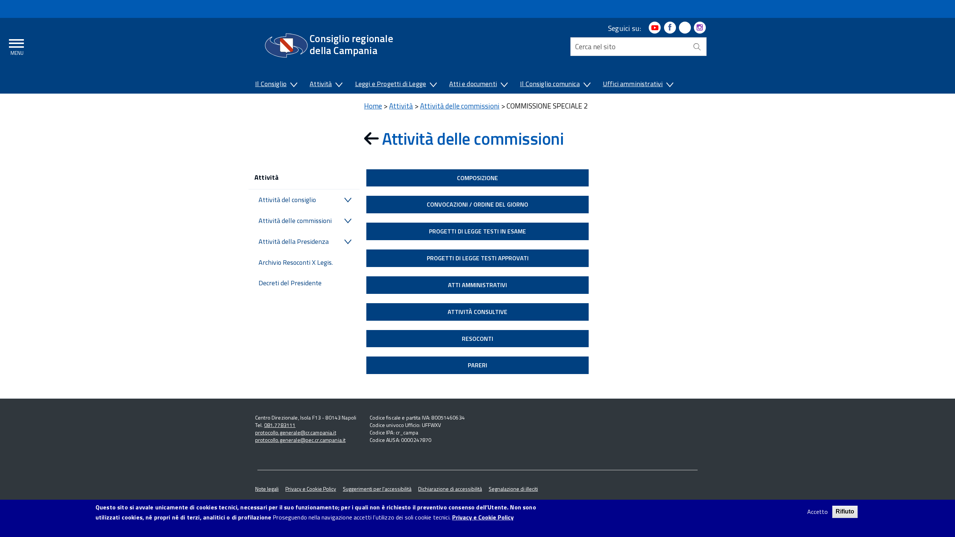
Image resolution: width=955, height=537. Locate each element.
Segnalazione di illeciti (513, 489)
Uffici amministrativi (633, 84)
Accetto (817, 512)
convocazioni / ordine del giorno (477, 204)
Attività (321, 84)
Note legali (267, 489)
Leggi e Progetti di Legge (390, 84)
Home (373, 105)
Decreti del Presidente (290, 283)
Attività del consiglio (287, 200)
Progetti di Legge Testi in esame (477, 231)
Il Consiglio (270, 84)
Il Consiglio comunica (550, 84)
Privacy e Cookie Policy (310, 489)
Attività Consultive (477, 311)
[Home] (286, 45)
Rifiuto (845, 511)
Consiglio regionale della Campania (351, 44)
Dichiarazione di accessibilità (450, 489)
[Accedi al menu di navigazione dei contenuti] (17, 46)
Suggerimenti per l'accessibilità (377, 489)
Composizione (477, 177)
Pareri (477, 365)
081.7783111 (280, 425)
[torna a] (373, 138)
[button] (293, 85)
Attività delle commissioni (295, 221)
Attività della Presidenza (294, 241)
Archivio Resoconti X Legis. (296, 262)
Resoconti (477, 338)
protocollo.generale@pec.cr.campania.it (300, 440)
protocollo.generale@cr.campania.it (295, 432)
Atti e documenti (473, 84)
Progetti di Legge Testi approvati (478, 258)
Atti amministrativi (477, 284)
